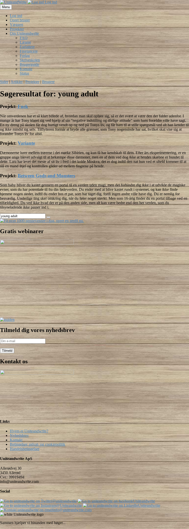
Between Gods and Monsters (46, 175)
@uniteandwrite (64, 501)
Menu (6, 7)
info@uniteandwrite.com (72, 510)
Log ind (50, 2)
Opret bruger (20, 20)
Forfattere (27, 47)
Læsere (25, 42)
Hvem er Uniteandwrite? (29, 431)
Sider (4, 82)
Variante (26, 143)
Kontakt (26, 69)
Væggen (16, 24)
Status (24, 73)
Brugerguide (29, 64)
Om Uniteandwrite (24, 33)
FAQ (24, 38)
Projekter (17, 29)
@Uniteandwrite (69, 505)
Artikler (17, 82)
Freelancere (29, 51)
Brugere (48, 82)
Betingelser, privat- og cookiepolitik (37, 444)
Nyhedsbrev (19, 435)
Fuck (23, 106)
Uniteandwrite (144, 501)
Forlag (25, 55)
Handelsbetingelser (24, 449)
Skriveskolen (30, 60)
